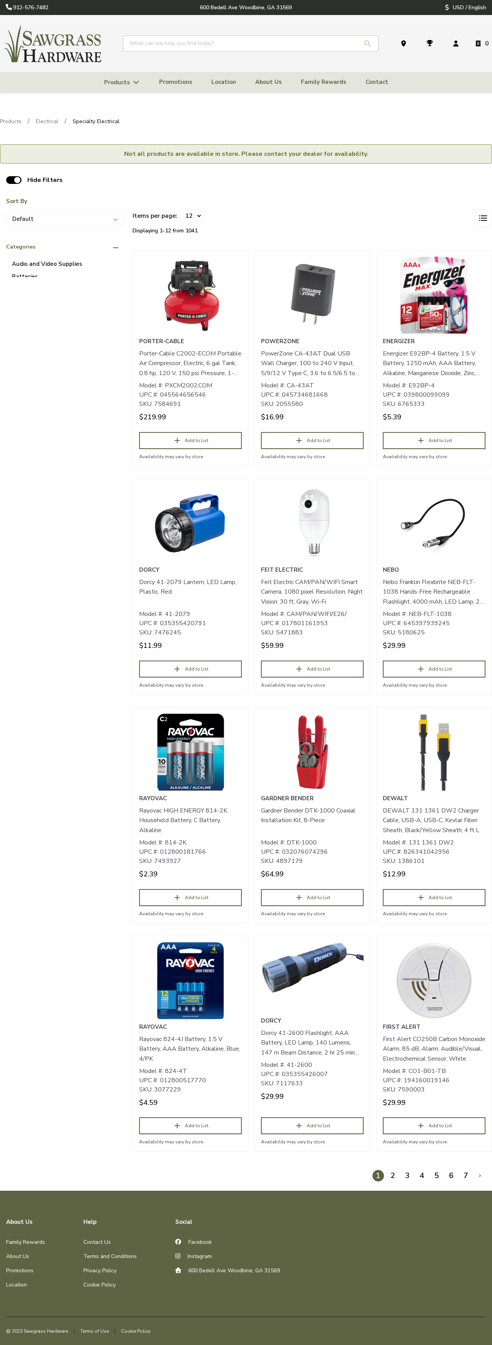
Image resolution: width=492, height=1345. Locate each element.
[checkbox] (14, 180)
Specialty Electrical (96, 121)
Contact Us (97, 1242)
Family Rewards (25, 1242)
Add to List (196, 440)
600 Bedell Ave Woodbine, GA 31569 (233, 1270)
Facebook (199, 1242)
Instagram (199, 1256)
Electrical (47, 121)
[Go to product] (190, 295)
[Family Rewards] (431, 43)
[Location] (405, 43)
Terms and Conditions (110, 1256)
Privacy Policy (99, 1270)
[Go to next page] (480, 1176)
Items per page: (155, 216)
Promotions (19, 1270)
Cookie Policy (99, 1284)
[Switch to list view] (483, 218)
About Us (17, 1256)
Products (11, 121)
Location (16, 1284)
